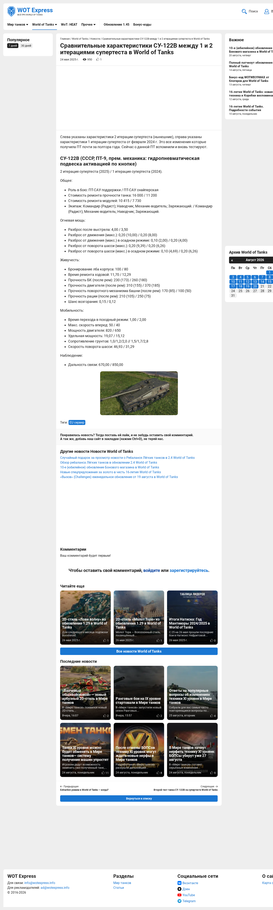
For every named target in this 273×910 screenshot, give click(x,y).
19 (247, 286)
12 (247, 282)
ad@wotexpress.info (55, 888)
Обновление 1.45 (116, 24)
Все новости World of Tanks (138, 651)
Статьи (118, 888)
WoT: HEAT (69, 24)
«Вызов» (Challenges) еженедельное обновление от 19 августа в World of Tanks (119, 477)
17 (233, 286)
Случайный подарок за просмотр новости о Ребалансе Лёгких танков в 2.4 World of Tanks (127, 458)
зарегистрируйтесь (188, 570)
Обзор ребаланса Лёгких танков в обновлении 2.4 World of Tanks (108, 462)
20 (255, 286)
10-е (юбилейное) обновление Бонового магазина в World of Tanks (109, 467)
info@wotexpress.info (39, 883)
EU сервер (77, 422)
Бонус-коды (142, 24)
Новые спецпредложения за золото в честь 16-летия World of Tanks (110, 472)
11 (240, 282)
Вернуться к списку (139, 798)
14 (262, 282)
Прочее (87, 24)
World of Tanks (43, 24)
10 (233, 282)
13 (255, 282)
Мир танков (16, 24)
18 (240, 286)
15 (269, 282)
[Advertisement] (139, 837)
